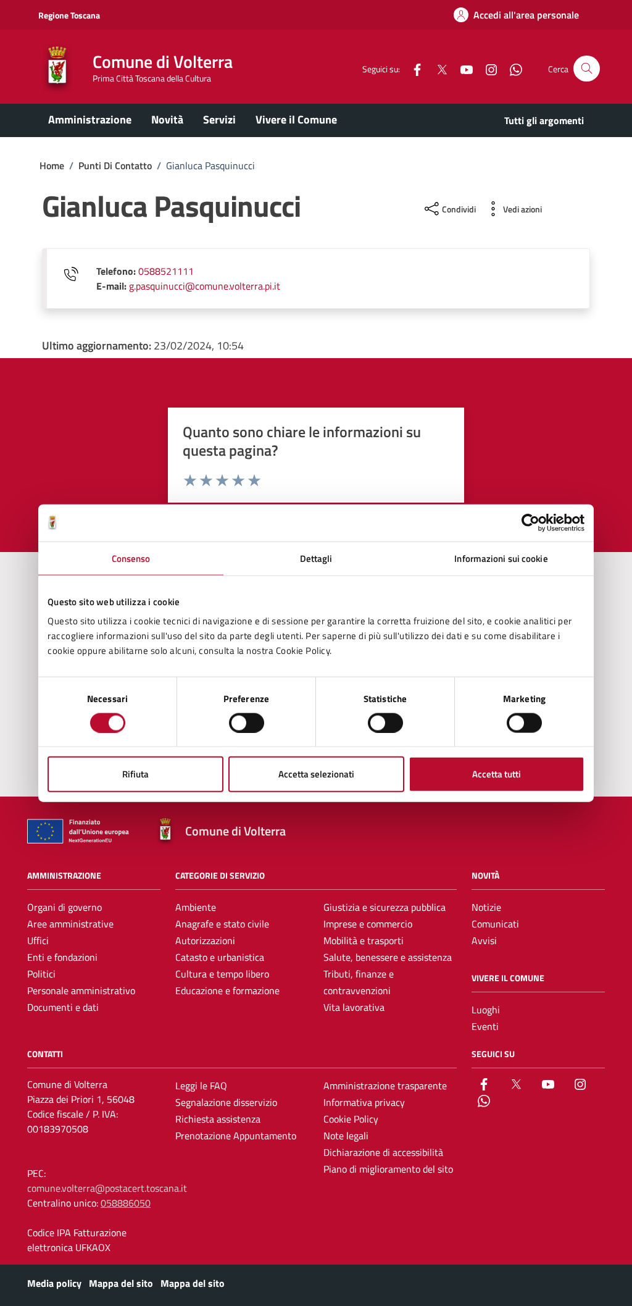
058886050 (126, 1202)
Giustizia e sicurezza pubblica (384, 907)
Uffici (38, 940)
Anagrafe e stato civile (222, 923)
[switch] (246, 722)
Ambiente (195, 907)
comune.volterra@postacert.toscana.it (107, 1188)
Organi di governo (64, 907)
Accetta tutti (496, 774)
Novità (167, 119)
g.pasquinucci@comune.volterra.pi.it (204, 285)
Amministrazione (89, 119)
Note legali (345, 1135)
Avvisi (484, 940)
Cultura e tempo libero (222, 973)
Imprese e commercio (367, 923)
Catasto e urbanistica (219, 957)
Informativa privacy (364, 1102)
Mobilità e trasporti (363, 940)
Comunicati (495, 923)
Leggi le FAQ (201, 1085)
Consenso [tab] (131, 558)
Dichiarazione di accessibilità (383, 1152)
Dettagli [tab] (316, 558)
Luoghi (486, 1009)
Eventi (485, 1026)
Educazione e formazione (227, 990)
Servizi (219, 119)
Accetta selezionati (316, 774)
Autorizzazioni (205, 940)
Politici (41, 973)
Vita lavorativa (354, 1007)
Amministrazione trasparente (385, 1085)
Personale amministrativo (81, 990)
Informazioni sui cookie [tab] (500, 558)
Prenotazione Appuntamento (235, 1135)
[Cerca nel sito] (586, 69)
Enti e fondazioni (62, 957)
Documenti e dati (63, 1007)
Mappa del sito (121, 1283)
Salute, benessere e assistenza (387, 957)
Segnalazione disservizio (226, 1102)
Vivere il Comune (296, 119)
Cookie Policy (350, 1118)
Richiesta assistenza (217, 1118)
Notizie (486, 907)
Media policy (54, 1283)
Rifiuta (135, 774)
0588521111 (166, 271)
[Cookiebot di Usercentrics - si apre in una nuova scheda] (530, 522)
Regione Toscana (69, 15)
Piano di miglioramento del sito (388, 1169)
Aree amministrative (70, 923)
